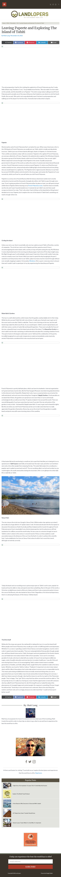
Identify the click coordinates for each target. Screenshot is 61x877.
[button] (58, 4)
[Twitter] (50, 4)
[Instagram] (55, 4)
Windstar (32, 261)
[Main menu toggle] (4, 4)
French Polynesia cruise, (35, 185)
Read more (38, 773)
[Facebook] (53, 4)
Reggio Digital (49, 873)
